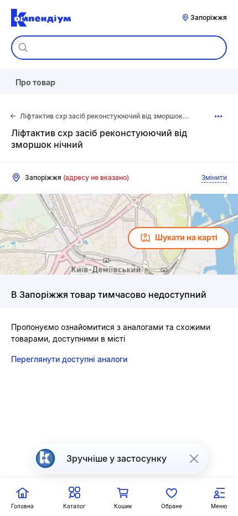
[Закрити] (194, 458)
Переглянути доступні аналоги (69, 359)
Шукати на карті (186, 237)
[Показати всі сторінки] (218, 116)
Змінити (214, 177)
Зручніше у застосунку (116, 458)
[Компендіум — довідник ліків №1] (41, 18)
